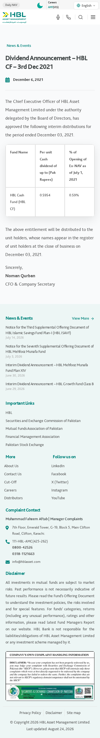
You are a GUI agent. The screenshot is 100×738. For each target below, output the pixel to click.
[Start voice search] (58, 17)
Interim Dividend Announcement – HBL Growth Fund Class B (50, 384)
